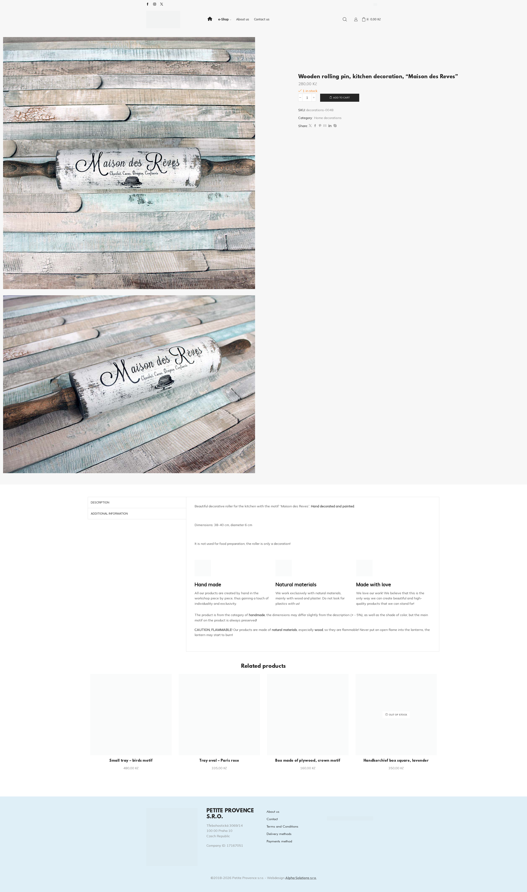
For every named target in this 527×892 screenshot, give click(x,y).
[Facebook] (147, 4)
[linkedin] (329, 126)
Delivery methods (279, 834)
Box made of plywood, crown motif (307, 761)
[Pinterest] (320, 126)
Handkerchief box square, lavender (396, 761)
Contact (272, 819)
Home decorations (328, 118)
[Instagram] (154, 4)
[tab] (100, 502)
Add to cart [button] (133, 748)
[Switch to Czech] (375, 4)
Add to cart (341, 97)
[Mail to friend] (324, 126)
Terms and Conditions (282, 826)
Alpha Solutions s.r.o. (301, 878)
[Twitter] (310, 126)
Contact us (261, 19)
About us (242, 19)
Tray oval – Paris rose (219, 761)
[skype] (334, 126)
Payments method (279, 841)
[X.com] (161, 4)
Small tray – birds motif (130, 761)
